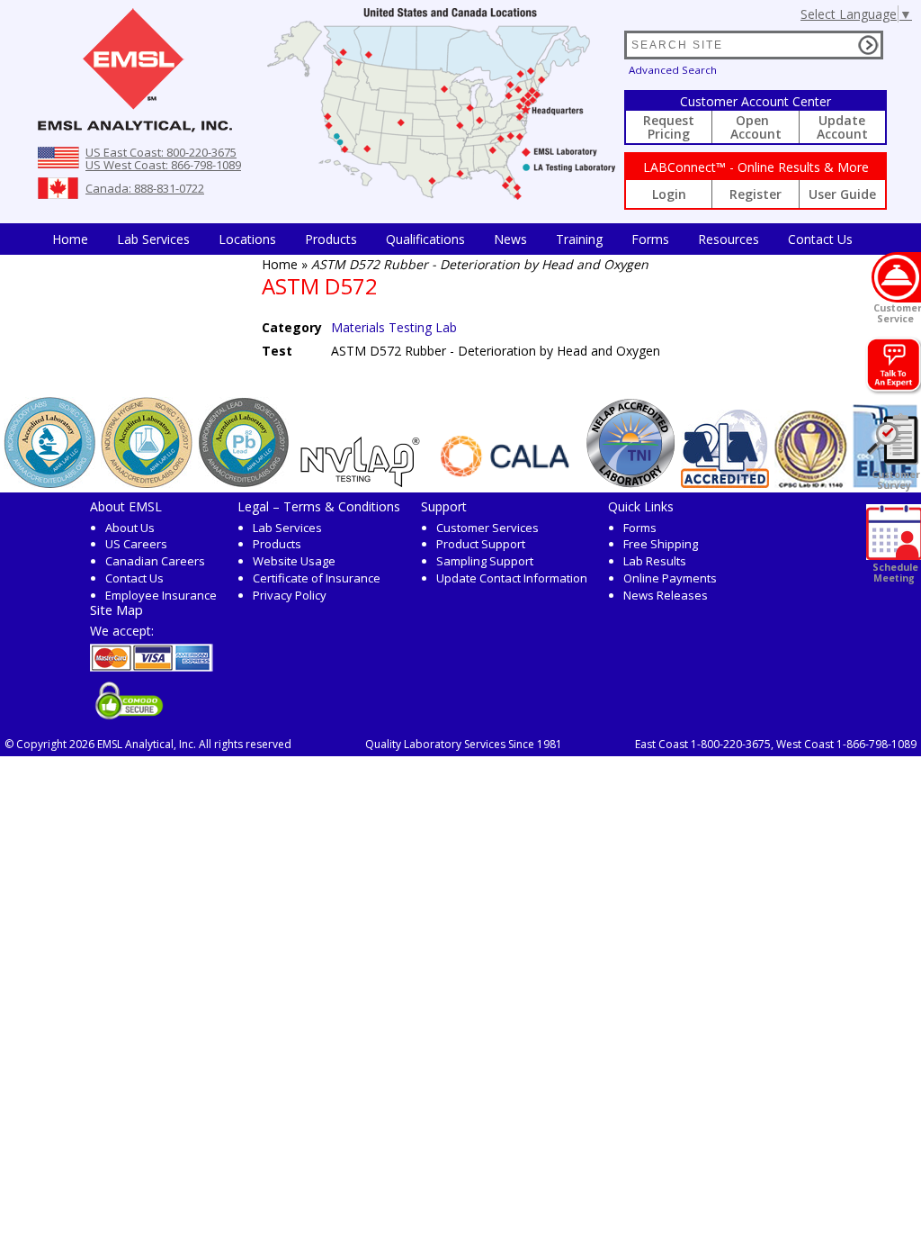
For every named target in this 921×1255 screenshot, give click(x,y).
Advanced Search (673, 70)
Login (669, 194)
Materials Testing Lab (394, 327)
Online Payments (670, 578)
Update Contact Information (511, 578)
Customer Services (487, 527)
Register (755, 194)
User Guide (842, 194)
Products (331, 239)
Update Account (842, 126)
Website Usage (294, 561)
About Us (130, 527)
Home (70, 239)
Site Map (116, 609)
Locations (247, 239)
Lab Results (654, 561)
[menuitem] (70, 239)
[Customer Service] (896, 277)
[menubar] (452, 239)
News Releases (665, 595)
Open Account (756, 126)
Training (579, 239)
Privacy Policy (289, 595)
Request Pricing (668, 126)
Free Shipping (660, 544)
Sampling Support (484, 561)
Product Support (480, 544)
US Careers (136, 544)
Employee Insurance (161, 595)
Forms (650, 239)
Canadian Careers (155, 561)
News (510, 239)
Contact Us (820, 239)
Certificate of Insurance (316, 578)
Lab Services (287, 527)
